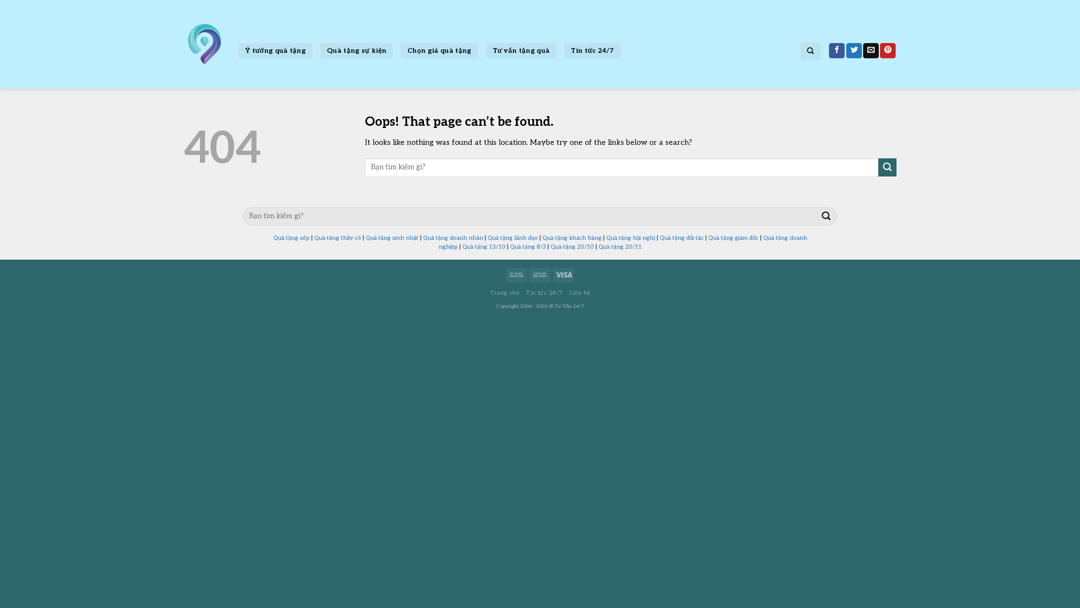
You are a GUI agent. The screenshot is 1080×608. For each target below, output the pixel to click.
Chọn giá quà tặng (439, 51)
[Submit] (887, 167)
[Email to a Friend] (871, 51)
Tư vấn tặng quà (521, 51)
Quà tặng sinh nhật (392, 238)
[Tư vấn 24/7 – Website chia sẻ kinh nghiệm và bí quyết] (205, 44)
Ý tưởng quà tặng (275, 51)
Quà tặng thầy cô (337, 238)
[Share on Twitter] (854, 51)
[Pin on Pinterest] (888, 51)
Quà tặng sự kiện (356, 51)
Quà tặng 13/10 (483, 247)
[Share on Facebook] (837, 51)
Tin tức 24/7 (592, 51)
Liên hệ (580, 293)
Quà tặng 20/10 (572, 247)
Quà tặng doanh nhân (453, 238)
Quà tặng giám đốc (733, 238)
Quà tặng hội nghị (630, 238)
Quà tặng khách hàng (572, 238)
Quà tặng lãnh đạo (513, 238)
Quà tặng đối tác (682, 238)
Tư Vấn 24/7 (569, 306)
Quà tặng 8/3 (528, 247)
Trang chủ (505, 293)
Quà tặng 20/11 (620, 247)
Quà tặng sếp (291, 238)
